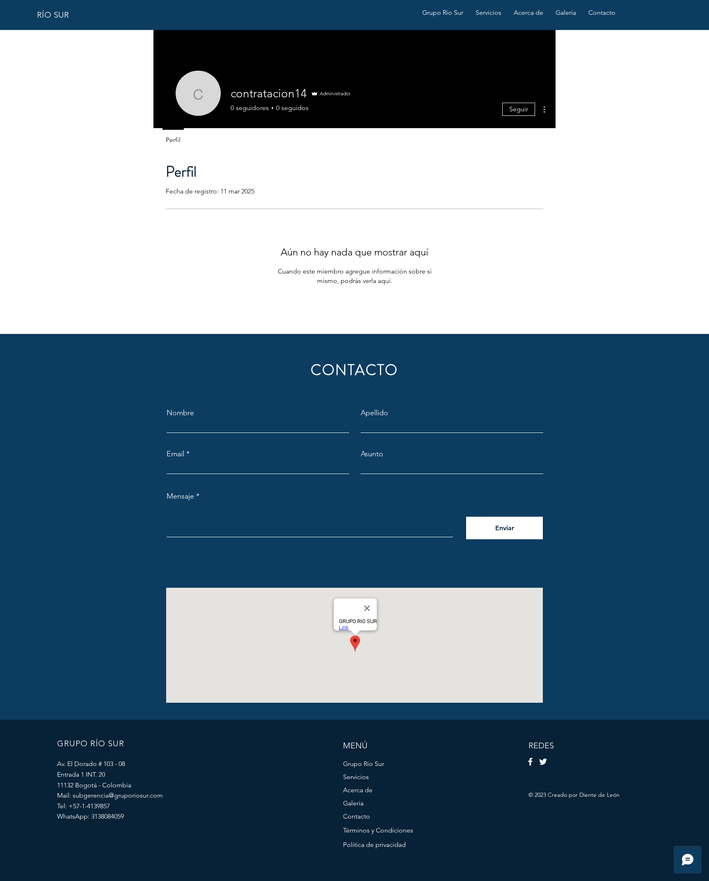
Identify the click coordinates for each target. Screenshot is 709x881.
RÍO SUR (53, 15)
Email (175, 454)
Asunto (372, 454)
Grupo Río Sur (363, 764)
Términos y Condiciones (378, 830)
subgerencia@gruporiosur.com (118, 795)
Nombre (180, 412)
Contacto (356, 816)
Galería (353, 803)
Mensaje (180, 496)
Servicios (356, 777)
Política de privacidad (374, 845)
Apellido (374, 412)
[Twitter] (543, 762)
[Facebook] (530, 762)
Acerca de (358, 790)
